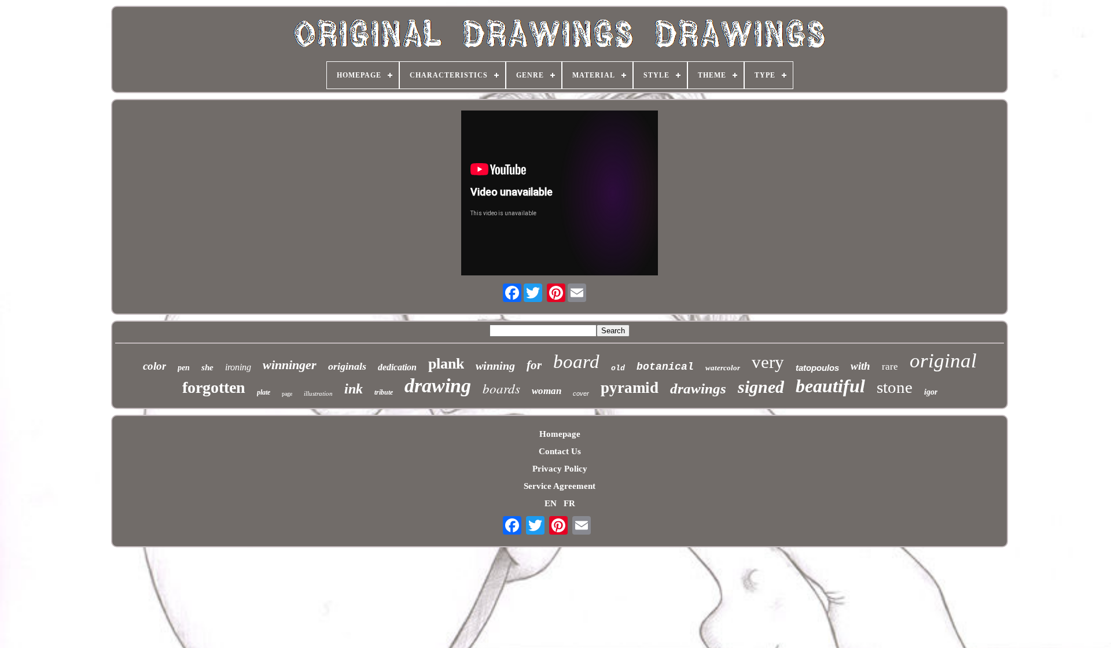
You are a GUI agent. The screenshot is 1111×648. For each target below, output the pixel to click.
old (618, 368)
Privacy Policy (559, 468)
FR (569, 503)
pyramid (629, 387)
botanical (665, 367)
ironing (238, 367)
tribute (383, 392)
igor (930, 392)
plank (446, 363)
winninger (290, 365)
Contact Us (560, 451)
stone (895, 387)
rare (890, 366)
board (576, 361)
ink (353, 388)
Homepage (559, 434)
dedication (397, 367)
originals (347, 366)
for (534, 365)
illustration (318, 393)
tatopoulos (817, 368)
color (154, 366)
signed (761, 386)
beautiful (830, 385)
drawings (698, 388)
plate (263, 392)
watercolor (722, 367)
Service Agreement (559, 486)
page (287, 394)
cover (581, 393)
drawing (437, 385)
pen (184, 367)
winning (495, 365)
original (943, 360)
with (860, 366)
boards (501, 388)
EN (551, 503)
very (768, 362)
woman (546, 390)
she (207, 367)
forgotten (213, 387)
